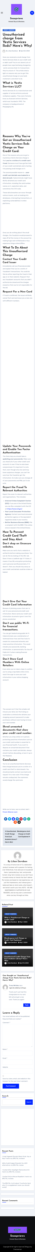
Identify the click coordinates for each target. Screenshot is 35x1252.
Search (5, 1096)
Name (5, 1049)
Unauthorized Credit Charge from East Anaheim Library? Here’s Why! (11, 836)
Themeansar (17, 1249)
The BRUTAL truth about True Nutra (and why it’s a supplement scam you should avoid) (16, 1185)
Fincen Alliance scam (10, 812)
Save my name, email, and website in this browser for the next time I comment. (16, 1080)
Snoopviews (16, 18)
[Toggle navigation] (2, 12)
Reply (27, 1005)
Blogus (27, 1247)
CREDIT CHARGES (9, 30)
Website (5, 1067)
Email (5, 1058)
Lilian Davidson (13, 51)
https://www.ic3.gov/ (14, 509)
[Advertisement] (18, 121)
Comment (6, 1022)
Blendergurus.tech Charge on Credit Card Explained (23, 834)
